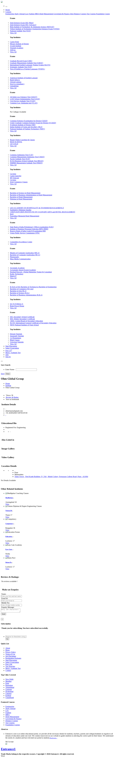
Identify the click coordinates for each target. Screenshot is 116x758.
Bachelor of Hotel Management (21, 197)
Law (27, 14)
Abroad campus (15, 82)
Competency (9, 523)
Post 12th (8, 664)
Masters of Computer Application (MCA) (25, 253)
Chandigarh (9, 698)
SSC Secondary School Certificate (22, 317)
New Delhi (9, 679)
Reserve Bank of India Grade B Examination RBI (28, 231)
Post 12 (8, 351)
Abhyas (13, 50)
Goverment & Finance (13, 719)
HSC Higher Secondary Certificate (22, 319)
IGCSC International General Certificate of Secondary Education (33, 323)
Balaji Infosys (15, 80)
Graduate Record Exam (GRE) (21, 61)
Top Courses (91, 14)
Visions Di (8, 510)
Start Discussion (11, 346)
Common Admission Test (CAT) (21, 155)
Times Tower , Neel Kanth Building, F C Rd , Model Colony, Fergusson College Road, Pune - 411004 (51, 477)
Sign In (8, 357)
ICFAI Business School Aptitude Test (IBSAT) (27, 161)
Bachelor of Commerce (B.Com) (21, 289)
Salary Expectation (12, 348)
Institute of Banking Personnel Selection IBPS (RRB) (29, 229)
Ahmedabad (9, 687)
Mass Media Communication (20, 259)
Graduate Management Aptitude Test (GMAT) (26, 63)
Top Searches (10, 666)
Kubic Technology (16, 274)
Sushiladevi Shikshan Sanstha (20, 210)
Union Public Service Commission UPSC (25, 233)
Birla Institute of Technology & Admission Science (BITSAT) (32, 27)
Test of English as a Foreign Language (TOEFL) (27, 69)
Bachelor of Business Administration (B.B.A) (26, 295)
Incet (11, 214)
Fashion (32, 14)
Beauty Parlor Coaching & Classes (22, 140)
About (7, 648)
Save (2, 374)
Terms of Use (10, 654)
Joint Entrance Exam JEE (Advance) (23, 25)
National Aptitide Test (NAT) (20, 31)
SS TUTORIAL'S (16, 304)
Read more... (53, 738)
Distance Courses (80, 14)
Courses (8, 12)
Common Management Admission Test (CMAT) (27, 157)
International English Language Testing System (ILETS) (30, 65)
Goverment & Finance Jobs (64, 14)
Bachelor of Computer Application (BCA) (25, 255)
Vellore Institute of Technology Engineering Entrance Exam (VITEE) (35, 29)
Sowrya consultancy (17, 84)
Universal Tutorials (17, 342)
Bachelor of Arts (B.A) (18, 291)
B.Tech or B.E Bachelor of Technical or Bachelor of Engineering (33, 287)
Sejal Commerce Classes (19, 182)
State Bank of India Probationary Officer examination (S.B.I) (31, 227)
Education (8, 536)
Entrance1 (8, 749)
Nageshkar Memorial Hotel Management (24, 216)
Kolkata (8, 696)
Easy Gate (8, 549)
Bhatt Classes (15, 340)
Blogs (7, 650)
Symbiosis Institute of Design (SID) (22, 125)
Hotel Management (46, 14)
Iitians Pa (8, 562)
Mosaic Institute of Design (19, 44)
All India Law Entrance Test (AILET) (23, 97)
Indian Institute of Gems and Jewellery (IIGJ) (26, 127)
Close (8, 374)
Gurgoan (8, 689)
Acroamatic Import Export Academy (23, 270)
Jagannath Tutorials (17, 336)
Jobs (7, 355)
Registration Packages (13, 658)
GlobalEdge (14, 86)
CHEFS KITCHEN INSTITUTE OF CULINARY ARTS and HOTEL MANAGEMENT (42, 212)
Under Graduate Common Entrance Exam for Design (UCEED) (33, 123)
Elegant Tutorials (16, 334)
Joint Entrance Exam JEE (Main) (22, 23)
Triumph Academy (16, 48)
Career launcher (15, 176)
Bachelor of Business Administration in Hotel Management (31, 195)
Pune (7, 683)
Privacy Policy (10, 652)
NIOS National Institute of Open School (24, 325)
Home (7, 10)
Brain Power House (17, 306)
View (7, 504)
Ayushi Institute (15, 46)
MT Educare (14, 178)
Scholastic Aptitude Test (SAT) (21, 67)
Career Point (14, 42)
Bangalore (9, 685)
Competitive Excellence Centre (21, 242)
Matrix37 (13, 276)
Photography (14, 257)
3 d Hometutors (15, 338)
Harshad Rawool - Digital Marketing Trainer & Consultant (31, 272)
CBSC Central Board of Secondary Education (26, 321)
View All (13, 33)
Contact (8, 670)
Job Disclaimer (10, 656)
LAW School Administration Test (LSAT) (25, 99)
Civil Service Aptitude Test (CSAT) (22, 101)
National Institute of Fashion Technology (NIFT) (27, 129)
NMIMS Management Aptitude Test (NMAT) (26, 163)
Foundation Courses (12, 725)
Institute (8, 386)
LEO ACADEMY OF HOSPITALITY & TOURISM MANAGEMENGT (37, 208)
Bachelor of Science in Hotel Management (25, 193)
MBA (37, 14)
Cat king (13, 174)
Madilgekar (9, 498)
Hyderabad (9, 691)
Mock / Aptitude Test (13, 353)
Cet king (13, 180)
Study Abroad (20, 14)
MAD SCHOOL (16, 142)
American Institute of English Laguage (24, 78)
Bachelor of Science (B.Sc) (19, 293)
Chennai (8, 693)
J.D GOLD (14, 144)
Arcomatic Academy (17, 268)
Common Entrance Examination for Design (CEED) (28, 121)
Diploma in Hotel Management (21, 199)
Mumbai (8, 681)
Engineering (10, 14)
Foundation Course (103, 14)
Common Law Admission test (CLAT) (23, 103)
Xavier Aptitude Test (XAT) (20, 159)
